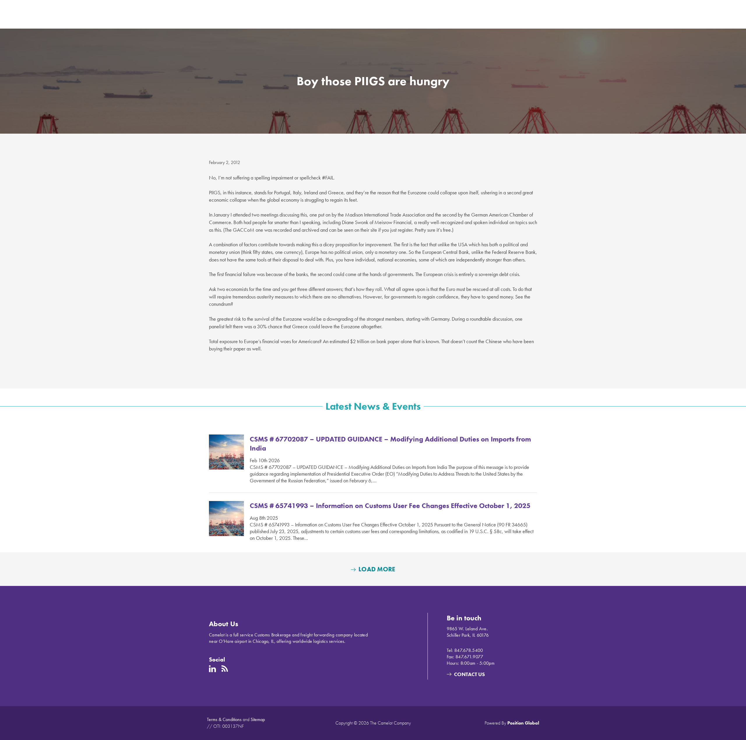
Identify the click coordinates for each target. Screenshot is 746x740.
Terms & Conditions (224, 719)
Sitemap (258, 719)
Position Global (523, 723)
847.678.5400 (468, 650)
